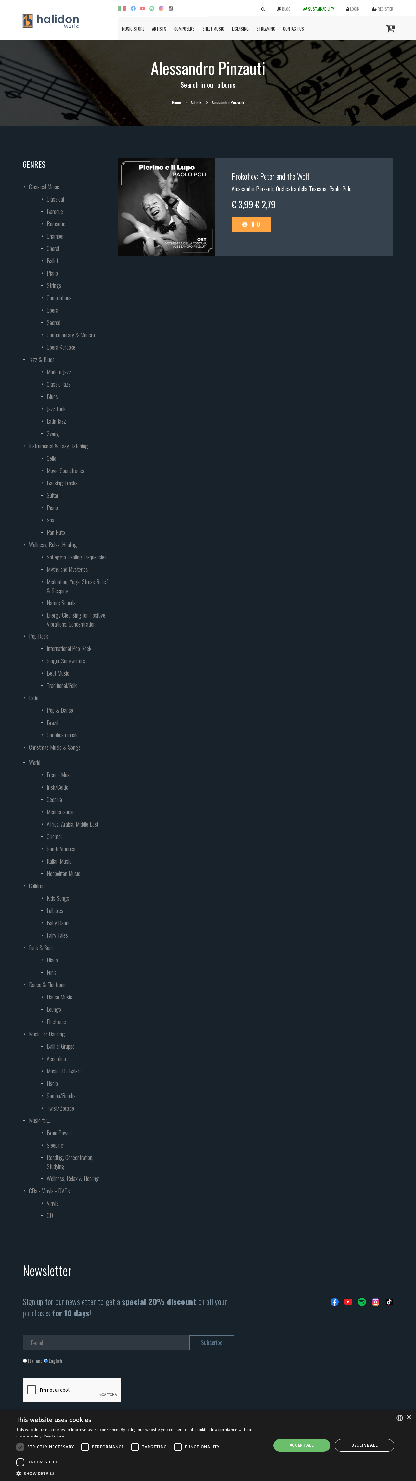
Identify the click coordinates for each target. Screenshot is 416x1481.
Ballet (52, 261)
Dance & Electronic (48, 984)
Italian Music (59, 861)
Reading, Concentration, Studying (70, 1162)
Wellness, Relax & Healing (73, 1178)
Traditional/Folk (62, 685)
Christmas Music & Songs (55, 747)
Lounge (54, 1009)
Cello (51, 458)
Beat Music (58, 673)
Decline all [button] (364, 1445)
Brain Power (59, 1132)
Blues (52, 396)
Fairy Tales (57, 935)
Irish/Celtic (57, 787)
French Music (60, 775)
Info (254, 224)
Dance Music (59, 997)
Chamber (55, 236)
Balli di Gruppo (61, 1046)
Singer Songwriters (66, 661)
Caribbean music (63, 735)
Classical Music (44, 186)
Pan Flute (56, 532)
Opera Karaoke (61, 347)
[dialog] (208, 1445)
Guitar (52, 495)
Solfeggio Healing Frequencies (77, 557)
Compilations (59, 298)
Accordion (56, 1058)
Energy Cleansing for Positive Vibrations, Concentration (76, 619)
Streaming (265, 28)
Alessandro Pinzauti (253, 188)
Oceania (54, 799)
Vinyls (52, 1203)
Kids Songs (58, 898)
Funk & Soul (41, 947)
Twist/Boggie (60, 1108)
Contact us (293, 28)
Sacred (53, 322)
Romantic (56, 224)
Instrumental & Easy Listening (58, 446)
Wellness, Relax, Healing (53, 544)
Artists (159, 28)
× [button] (408, 1417)
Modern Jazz (59, 372)
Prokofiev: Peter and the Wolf (271, 176)
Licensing (240, 28)
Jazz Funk (56, 409)
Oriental (54, 836)
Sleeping (55, 1145)
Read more (54, 1436)
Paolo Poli (339, 188)
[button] (140, 1473)
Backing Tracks (62, 483)
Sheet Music (213, 28)
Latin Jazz (56, 421)
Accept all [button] (302, 1445)
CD (50, 1215)
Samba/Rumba (61, 1095)
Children (37, 886)
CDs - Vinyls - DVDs (49, 1190)
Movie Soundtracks (65, 470)
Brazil (52, 722)
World (34, 762)
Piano (52, 273)
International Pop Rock (69, 648)
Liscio (52, 1083)
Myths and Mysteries (67, 569)
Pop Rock (38, 636)
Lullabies (55, 910)
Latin (33, 698)
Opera (52, 310)
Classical (55, 199)
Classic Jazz (59, 384)
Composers (184, 28)
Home (176, 102)
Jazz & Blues (42, 359)
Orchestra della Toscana (301, 188)
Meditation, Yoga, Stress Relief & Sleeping (77, 586)
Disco (52, 960)
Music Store (133, 28)
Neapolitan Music (63, 873)
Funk (51, 972)
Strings (54, 285)
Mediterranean (61, 812)
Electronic (56, 1021)
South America (61, 849)
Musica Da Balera (64, 1071)
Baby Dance (59, 923)
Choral (53, 248)
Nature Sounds (61, 602)
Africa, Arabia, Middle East (72, 824)
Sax (50, 520)
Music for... (39, 1120)
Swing (53, 433)
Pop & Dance (60, 710)
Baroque (55, 211)
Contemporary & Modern (71, 335)
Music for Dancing (47, 1034)
